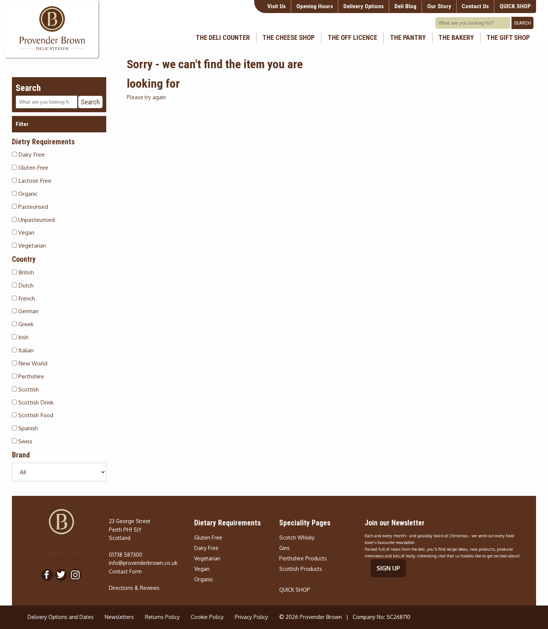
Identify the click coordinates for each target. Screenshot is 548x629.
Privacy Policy (251, 617)
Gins (284, 548)
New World (32, 363)
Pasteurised (32, 206)
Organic (27, 193)
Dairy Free (31, 154)
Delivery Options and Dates (61, 617)
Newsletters (119, 617)
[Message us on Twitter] (61, 575)
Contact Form (125, 571)
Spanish (27, 428)
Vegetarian (31, 245)
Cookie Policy (207, 617)
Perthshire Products (303, 558)
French (26, 298)
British (25, 272)
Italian (25, 350)
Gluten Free (32, 167)
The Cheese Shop (288, 38)
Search (522, 23)
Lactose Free (34, 180)
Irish (22, 337)
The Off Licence (352, 38)
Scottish (28, 389)
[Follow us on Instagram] (75, 575)
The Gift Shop (508, 38)
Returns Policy (162, 617)
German (27, 311)
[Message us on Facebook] (47, 575)
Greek (25, 324)
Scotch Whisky (297, 537)
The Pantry (408, 38)
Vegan (25, 232)
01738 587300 (125, 554)
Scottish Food (35, 415)
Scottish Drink (35, 402)
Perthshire (30, 376)
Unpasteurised (36, 219)
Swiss (24, 441)
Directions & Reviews (134, 588)
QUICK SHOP (294, 589)
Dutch (25, 285)
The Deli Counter (223, 38)
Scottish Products (300, 569)
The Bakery (456, 38)
